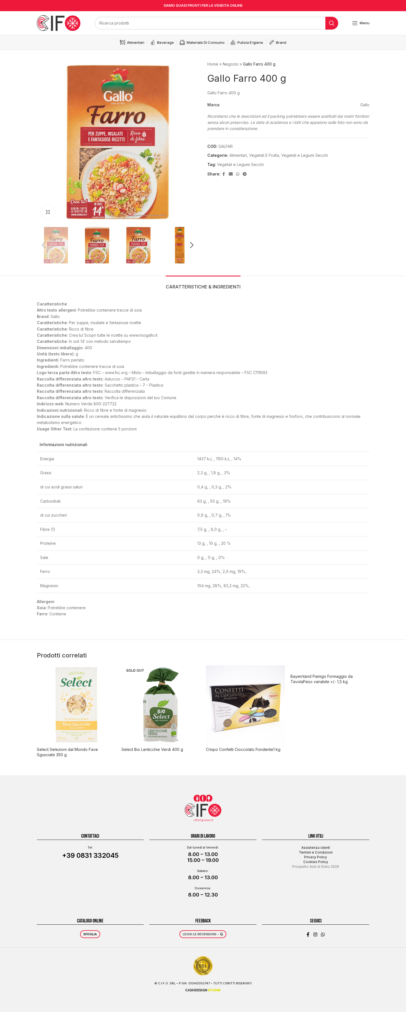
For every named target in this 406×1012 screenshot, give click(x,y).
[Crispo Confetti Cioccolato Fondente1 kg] (245, 704)
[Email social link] (230, 174)
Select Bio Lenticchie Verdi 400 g (152, 749)
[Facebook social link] (223, 174)
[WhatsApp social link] (237, 174)
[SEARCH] (331, 23)
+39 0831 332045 (90, 855)
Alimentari (238, 155)
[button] (44, 245)
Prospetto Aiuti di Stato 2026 (315, 866)
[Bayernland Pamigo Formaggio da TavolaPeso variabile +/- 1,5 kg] (329, 668)
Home (212, 64)
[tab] (203, 284)
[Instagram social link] (315, 934)
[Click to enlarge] (48, 212)
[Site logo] (59, 22)
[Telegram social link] (244, 174)
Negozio (231, 64)
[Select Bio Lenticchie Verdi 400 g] (160, 704)
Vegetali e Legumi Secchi (304, 155)
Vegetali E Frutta (264, 155)
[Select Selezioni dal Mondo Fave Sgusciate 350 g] (76, 704)
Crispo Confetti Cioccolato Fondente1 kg (243, 749)
